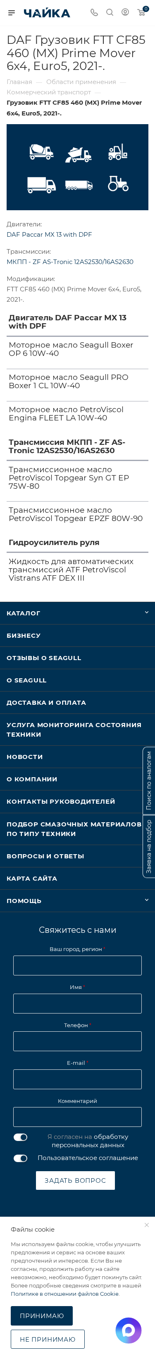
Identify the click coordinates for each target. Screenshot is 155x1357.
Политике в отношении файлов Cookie (65, 1293)
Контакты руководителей (61, 801)
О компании (32, 779)
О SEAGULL (27, 680)
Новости (25, 757)
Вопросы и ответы (45, 856)
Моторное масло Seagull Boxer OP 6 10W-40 (71, 349)
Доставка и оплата (46, 702)
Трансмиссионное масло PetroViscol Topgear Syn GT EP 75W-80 (69, 478)
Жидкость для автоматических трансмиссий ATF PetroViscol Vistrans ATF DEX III (71, 569)
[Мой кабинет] (125, 13)
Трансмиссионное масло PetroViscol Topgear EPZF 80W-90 (76, 514)
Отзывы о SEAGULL (44, 658)
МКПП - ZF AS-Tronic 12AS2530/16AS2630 (70, 262)
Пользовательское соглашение (88, 1158)
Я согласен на (88, 1141)
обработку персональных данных (90, 1141)
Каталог (24, 613)
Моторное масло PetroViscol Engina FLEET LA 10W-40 (66, 414)
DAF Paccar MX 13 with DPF (49, 234)
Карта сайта (32, 878)
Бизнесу (24, 635)
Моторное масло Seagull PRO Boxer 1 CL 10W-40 (69, 381)
